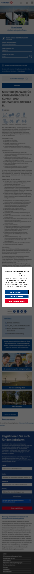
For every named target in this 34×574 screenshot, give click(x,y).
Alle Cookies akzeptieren (16, 292)
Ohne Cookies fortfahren (17, 296)
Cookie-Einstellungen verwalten (16, 301)
